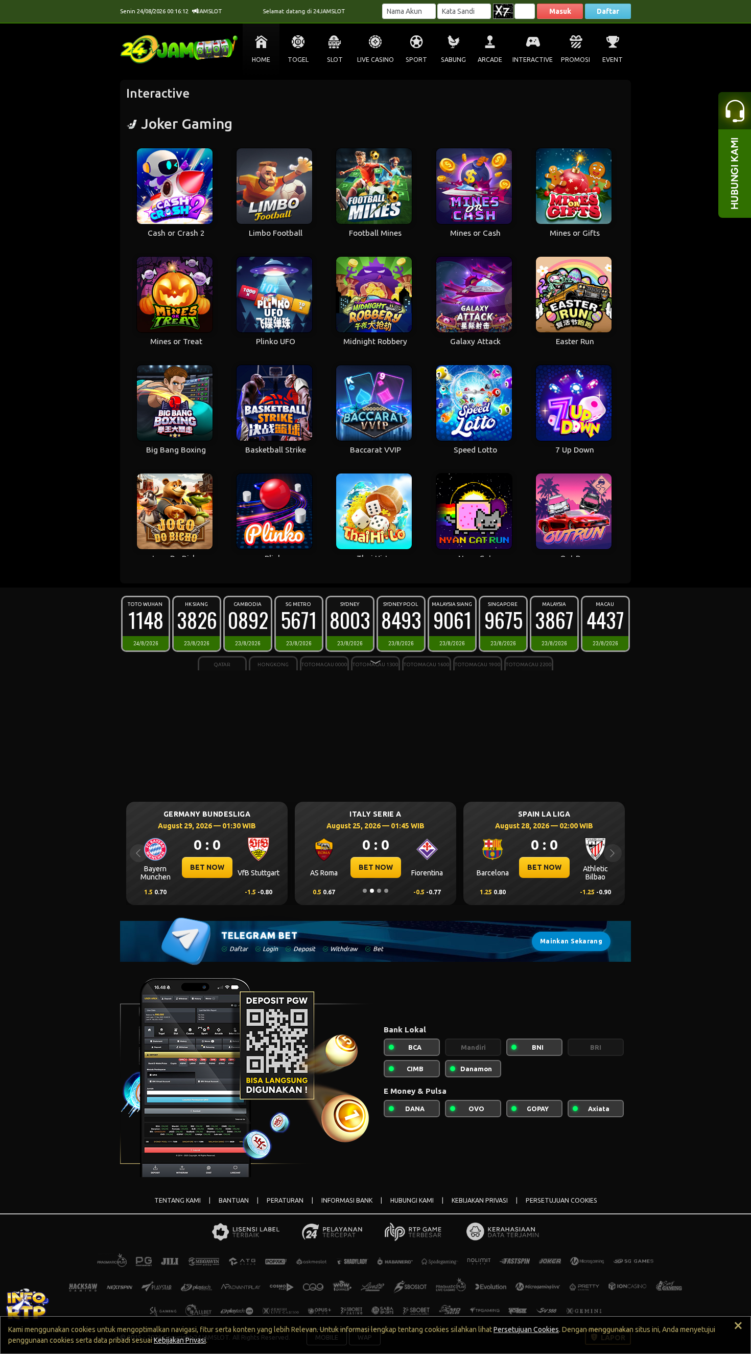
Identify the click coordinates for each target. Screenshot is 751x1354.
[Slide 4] (386, 891)
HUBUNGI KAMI (412, 1200)
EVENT (612, 59)
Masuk (560, 11)
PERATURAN (285, 1200)
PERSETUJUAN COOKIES (561, 1200)
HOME (261, 59)
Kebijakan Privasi (180, 1340)
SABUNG (453, 59)
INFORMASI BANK (346, 1200)
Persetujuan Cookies (526, 1329)
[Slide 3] (379, 891)
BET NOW (207, 867)
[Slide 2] (372, 891)
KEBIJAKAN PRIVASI (480, 1200)
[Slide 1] (365, 891)
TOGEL (298, 59)
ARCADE (490, 59)
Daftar (608, 11)
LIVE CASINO (375, 59)
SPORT (416, 59)
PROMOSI (575, 59)
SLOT (335, 59)
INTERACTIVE (532, 59)
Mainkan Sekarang (571, 941)
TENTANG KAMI (177, 1200)
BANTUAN (234, 1200)
